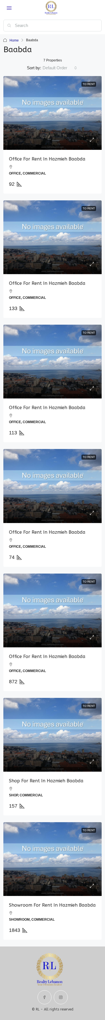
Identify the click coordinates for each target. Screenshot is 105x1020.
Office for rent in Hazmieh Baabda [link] (47, 159)
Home (14, 40)
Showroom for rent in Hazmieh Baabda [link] (52, 905)
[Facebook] (45, 997)
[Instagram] (61, 997)
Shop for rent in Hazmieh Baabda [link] (46, 780)
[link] (52, 113)
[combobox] (60, 68)
